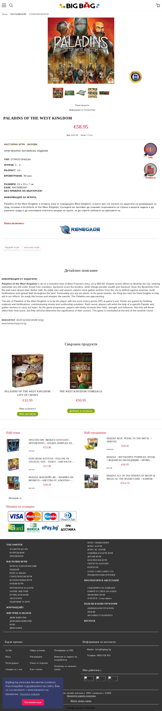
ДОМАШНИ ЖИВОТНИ (21, 621)
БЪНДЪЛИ (14, 570)
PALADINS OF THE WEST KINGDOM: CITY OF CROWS (28, 393)
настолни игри (31, 247)
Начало (4, 14)
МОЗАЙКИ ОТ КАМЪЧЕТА (100, 615)
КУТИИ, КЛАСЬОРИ (19, 595)
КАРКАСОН (93, 567)
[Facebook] (86, 661)
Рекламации (36, 657)
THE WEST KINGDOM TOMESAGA (81, 391)
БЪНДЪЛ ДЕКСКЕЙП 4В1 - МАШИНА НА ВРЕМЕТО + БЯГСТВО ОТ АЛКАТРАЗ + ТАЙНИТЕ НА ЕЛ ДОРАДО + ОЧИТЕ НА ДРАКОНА (51, 479)
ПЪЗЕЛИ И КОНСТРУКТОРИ (100, 604)
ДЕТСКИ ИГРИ (94, 557)
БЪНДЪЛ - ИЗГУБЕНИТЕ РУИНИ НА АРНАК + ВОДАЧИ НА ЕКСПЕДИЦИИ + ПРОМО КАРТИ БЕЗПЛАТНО (131, 459)
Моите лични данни (81, 701)
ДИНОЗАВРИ (16, 628)
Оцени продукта (82, 105)
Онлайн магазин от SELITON (81, 708)
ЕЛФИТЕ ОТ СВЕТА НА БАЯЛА (102, 591)
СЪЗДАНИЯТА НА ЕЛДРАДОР (101, 588)
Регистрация (12, 663)
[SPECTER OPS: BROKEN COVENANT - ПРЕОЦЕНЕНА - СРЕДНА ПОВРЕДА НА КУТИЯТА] (13, 446)
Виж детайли (27, 414)
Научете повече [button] (30, 694)
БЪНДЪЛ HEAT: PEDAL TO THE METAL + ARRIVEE (129, 440)
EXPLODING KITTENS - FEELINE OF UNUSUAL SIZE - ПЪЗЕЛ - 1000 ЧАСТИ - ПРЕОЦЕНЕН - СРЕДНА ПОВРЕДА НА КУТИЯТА (51, 460)
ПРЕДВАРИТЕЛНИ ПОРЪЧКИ (101, 575)
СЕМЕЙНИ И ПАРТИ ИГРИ (100, 553)
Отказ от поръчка (39, 663)
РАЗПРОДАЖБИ (17, 553)
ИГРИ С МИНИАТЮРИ (98, 543)
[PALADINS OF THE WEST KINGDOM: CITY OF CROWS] (27, 388)
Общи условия (37, 650)
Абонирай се (15, 498)
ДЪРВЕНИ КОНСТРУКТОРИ (100, 608)
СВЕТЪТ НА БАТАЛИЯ (98, 564)
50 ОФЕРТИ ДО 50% (19, 549)
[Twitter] (93, 661)
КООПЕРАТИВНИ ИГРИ (21, 580)
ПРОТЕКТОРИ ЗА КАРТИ (21, 588)
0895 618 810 (103, 655)
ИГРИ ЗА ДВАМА (18, 573)
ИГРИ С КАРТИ (94, 546)
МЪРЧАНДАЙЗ (14, 607)
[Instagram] (100, 661)
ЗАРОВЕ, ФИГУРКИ (19, 591)
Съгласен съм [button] (33, 702)
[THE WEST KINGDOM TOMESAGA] (81, 388)
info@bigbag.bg (103, 649)
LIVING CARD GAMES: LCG (100, 571)
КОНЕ (12, 624)
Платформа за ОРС (64, 650)
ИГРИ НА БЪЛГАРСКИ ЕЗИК (23, 566)
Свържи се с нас (14, 669)
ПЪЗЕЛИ (91, 612)
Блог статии (36, 669)
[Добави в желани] (154, 224)
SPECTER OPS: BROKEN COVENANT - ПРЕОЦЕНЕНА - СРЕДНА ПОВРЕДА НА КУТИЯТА (50, 442)
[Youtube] (107, 661)
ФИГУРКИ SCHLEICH (18, 613)
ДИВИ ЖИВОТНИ (18, 618)
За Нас (9, 650)
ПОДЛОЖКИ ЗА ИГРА (20, 602)
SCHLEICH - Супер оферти (99, 598)
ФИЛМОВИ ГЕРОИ (96, 595)
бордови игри (12, 247)
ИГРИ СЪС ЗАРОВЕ (96, 550)
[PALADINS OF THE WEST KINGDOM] (81, 83)
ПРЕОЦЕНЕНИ (16, 556)
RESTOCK (90, 621)
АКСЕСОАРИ (16, 598)
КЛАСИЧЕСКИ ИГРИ (97, 560)
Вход (8, 657)
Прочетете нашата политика (81, 696)
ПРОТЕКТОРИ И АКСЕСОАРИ (101, 580)
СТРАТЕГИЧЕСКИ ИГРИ (39, 14)
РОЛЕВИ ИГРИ (17, 584)
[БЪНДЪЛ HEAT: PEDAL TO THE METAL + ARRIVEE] (91, 444)
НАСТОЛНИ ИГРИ (18, 14)
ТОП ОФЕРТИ (14, 545)
